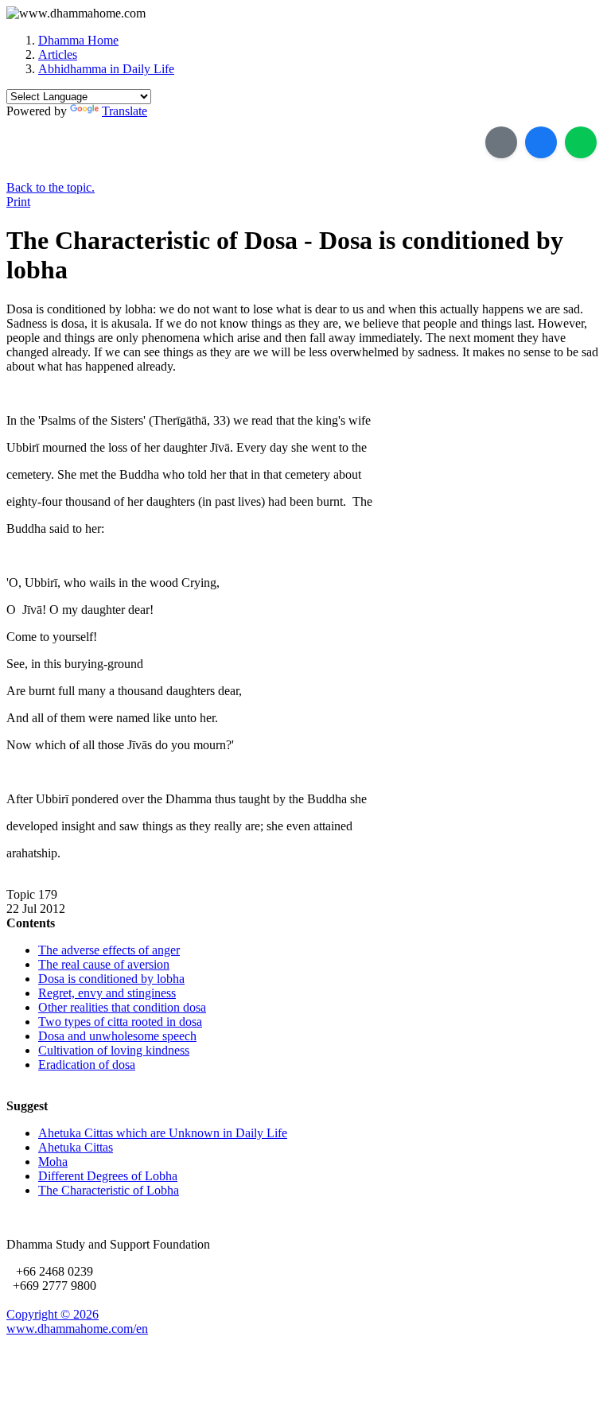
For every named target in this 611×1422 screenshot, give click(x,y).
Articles (57, 54)
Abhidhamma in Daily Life (106, 69)
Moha (53, 1161)
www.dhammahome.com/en (77, 1328)
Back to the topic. (50, 187)
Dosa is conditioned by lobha (111, 978)
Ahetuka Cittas (75, 1147)
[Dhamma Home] (76, 13)
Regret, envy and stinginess (107, 993)
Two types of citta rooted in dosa (120, 1021)
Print (18, 201)
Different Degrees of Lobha (107, 1176)
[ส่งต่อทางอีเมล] (501, 142)
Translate (124, 111)
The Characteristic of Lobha (108, 1190)
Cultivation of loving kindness (113, 1050)
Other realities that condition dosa (122, 1007)
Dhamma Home (78, 40)
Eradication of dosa (86, 1064)
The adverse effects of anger (109, 950)
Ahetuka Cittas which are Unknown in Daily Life (162, 1133)
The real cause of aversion (103, 964)
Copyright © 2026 (52, 1314)
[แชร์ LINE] (581, 142)
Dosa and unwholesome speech (117, 1036)
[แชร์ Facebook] (541, 142)
